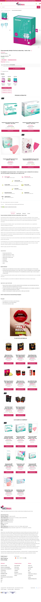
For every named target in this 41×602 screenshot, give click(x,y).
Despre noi (30, 565)
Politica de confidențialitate (5, 567)
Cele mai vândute (14, 204)
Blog (29, 570)
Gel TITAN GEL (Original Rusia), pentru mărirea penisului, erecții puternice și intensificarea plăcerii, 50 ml (8, 408)
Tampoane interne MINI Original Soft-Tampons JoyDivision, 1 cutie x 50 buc (32, 465)
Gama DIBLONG (17, 565)
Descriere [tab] (13, 213)
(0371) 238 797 (4, 558)
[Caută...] (38, 7)
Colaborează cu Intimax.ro (32, 573)
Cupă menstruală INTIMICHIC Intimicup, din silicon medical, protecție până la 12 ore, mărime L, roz (31, 159)
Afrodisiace (16, 572)
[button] (39, 30)
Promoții (29, 568)
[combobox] (19, 7)
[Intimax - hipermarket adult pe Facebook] (36, 588)
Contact (29, 577)
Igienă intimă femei (20, 204)
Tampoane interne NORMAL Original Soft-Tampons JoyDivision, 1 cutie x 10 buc (32, 437)
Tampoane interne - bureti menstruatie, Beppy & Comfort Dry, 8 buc (20, 465)
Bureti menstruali (8, 204)
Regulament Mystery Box (32, 578)
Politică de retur (17, 589)
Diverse (15, 575)
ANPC (2, 578)
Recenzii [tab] (24, 213)
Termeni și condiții (4, 565)
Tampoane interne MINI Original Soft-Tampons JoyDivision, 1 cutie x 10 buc (8, 465)
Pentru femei (16, 567)
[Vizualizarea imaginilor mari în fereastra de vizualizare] (39, 47)
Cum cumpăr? (30, 567)
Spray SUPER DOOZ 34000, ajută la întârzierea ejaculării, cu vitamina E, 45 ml (32, 382)
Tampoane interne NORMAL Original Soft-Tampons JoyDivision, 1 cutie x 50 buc (30, 123)
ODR (1, 580)
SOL (1, 581)
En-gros (29, 572)
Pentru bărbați (16, 568)
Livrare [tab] (28, 213)
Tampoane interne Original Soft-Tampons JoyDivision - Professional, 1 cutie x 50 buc (10, 123)
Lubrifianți (16, 570)
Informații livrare (3, 575)
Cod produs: (3, 56)
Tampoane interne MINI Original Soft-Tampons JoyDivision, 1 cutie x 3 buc (10, 159)
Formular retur (30, 575)
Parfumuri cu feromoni (18, 573)
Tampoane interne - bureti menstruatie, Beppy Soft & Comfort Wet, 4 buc (20, 490)
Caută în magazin (3, 589)
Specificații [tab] (18, 213)
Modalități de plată (4, 573)
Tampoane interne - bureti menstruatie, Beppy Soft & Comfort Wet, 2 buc (8, 490)
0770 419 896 (4, 560)
